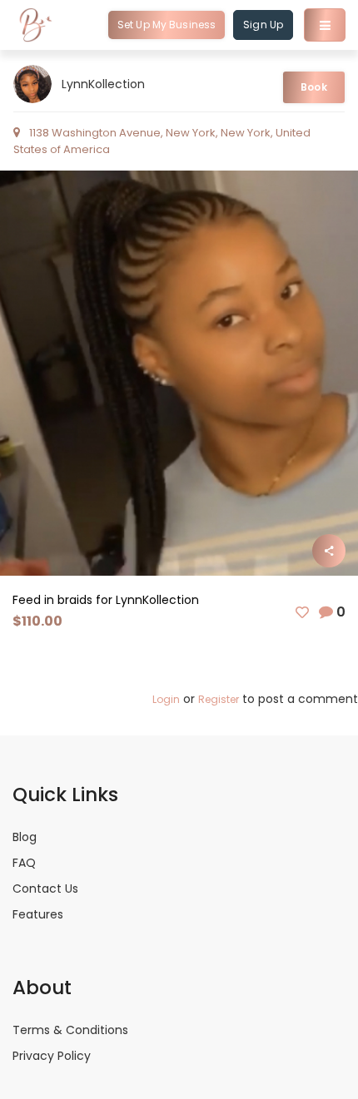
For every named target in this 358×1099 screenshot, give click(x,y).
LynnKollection (103, 84)
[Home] (35, 25)
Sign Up (263, 24)
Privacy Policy (51, 1055)
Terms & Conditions (70, 1030)
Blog (24, 837)
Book (313, 87)
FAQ (24, 862)
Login (166, 699)
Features (37, 914)
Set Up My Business (166, 24)
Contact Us (45, 888)
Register (218, 699)
